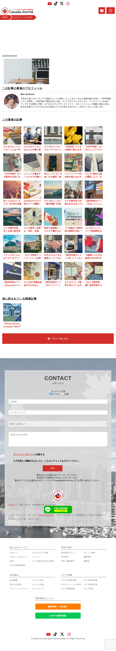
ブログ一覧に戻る (59, 338)
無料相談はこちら (44, 598)
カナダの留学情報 (69, 580)
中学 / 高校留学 (68, 561)
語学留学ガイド (68, 553)
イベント (36, 557)
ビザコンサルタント (18, 557)
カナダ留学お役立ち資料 (43, 561)
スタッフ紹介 (38, 580)
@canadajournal (46, 515)
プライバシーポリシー (23, 454)
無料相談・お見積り (58, 606)
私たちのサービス (19, 547)
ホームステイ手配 (40, 553)
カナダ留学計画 (90, 584)
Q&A (12, 561)
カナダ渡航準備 (68, 589)
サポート (14, 553)
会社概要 (14, 580)
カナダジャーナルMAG (71, 584)
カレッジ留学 (89, 553)
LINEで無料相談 (58, 615)
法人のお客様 (15, 584)
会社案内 (14, 575)
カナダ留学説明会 (17, 565)
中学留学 (65, 557)
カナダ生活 (88, 589)
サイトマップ (38, 589)
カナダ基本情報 (90, 580)
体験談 (87, 561)
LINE (10, 505)
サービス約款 (38, 584)
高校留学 (88, 557)
